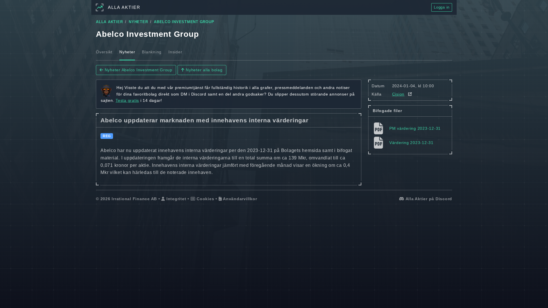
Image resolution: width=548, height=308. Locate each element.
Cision (398, 94)
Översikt (104, 52)
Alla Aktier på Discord (428, 198)
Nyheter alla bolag (203, 70)
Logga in (442, 7)
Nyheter (127, 52)
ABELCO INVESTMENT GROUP (184, 22)
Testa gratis (127, 100)
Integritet (175, 198)
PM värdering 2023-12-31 (415, 128)
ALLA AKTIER (109, 22)
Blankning (152, 52)
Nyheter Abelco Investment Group (137, 70)
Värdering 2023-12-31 (411, 142)
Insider (175, 52)
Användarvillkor (239, 198)
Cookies (204, 198)
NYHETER (138, 22)
